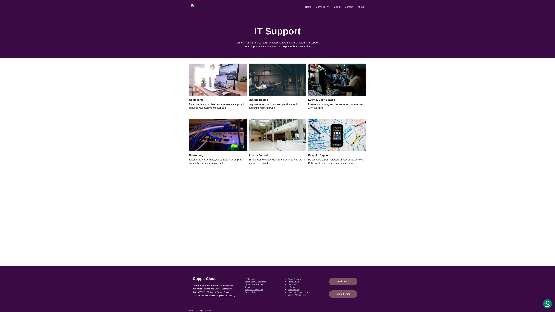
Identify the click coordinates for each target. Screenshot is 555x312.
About (337, 7)
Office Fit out (293, 282)
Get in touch (343, 281)
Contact (349, 7)
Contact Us (250, 287)
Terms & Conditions (254, 289)
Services (320, 7)
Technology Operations (255, 282)
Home (308, 7)
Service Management (297, 295)
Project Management (254, 284)
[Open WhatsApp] (547, 304)
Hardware (292, 284)
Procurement (293, 289)
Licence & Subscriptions (298, 292)
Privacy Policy (251, 292)
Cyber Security (294, 279)
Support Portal (343, 294)
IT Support (250, 279)
